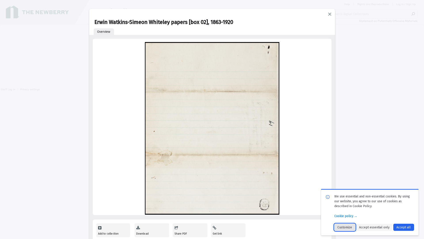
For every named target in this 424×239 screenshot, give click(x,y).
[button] (329, 14)
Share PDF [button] (180, 233)
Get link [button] (217, 233)
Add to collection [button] (108, 233)
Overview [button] (103, 32)
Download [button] (142, 233)
